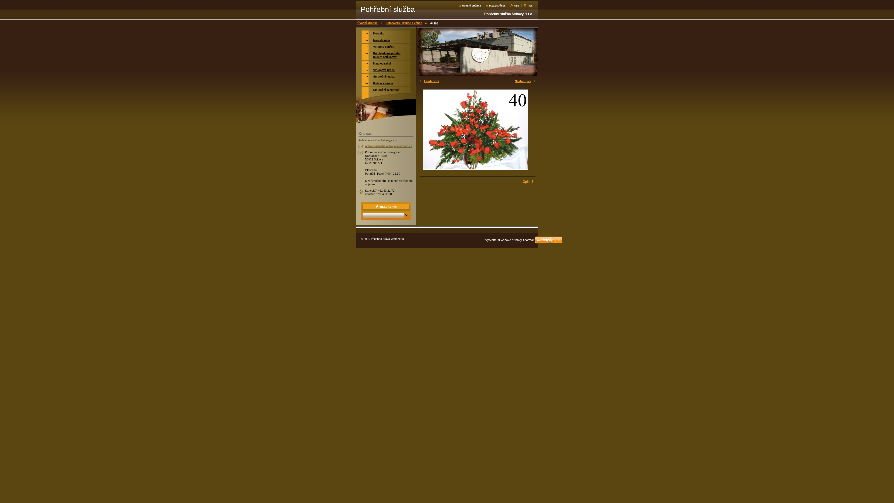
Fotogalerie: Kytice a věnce (404, 23)
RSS (516, 5)
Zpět (526, 182)
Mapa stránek (497, 5)
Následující (523, 81)
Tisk (529, 5)
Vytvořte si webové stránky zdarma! (509, 240)
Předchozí (431, 81)
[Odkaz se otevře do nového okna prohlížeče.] (475, 130)
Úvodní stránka (471, 5)
